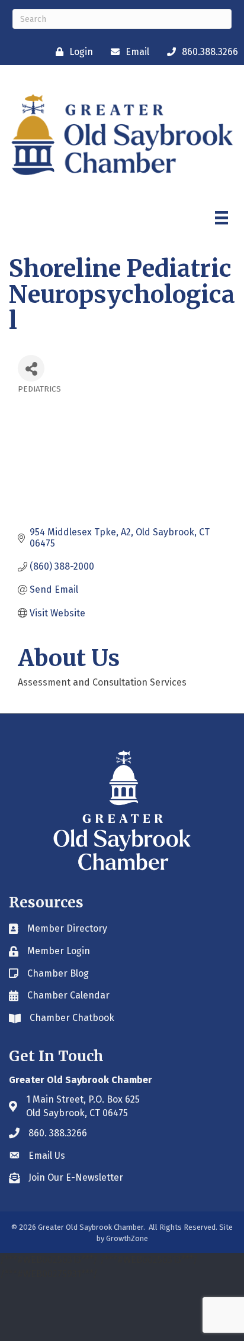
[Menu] (221, 217)
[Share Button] (31, 368)
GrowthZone (127, 1238)
